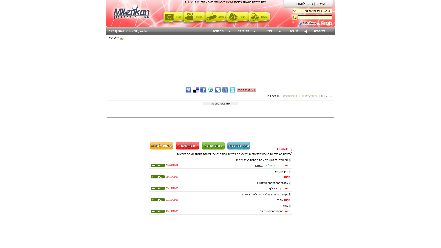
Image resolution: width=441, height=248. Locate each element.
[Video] (195, 23)
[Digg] (188, 91)
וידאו (269, 31)
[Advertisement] (220, 54)
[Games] (216, 23)
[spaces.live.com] (225, 91)
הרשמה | (319, 4)
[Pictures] (173, 23)
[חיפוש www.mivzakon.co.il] (309, 24)
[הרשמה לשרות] (161, 148)
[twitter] (232, 91)
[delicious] (195, 91)
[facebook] (203, 91)
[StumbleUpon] (210, 91)
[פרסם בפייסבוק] (239, 148)
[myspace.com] (218, 91)
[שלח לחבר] (187, 148)
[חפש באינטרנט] (326, 24)
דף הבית (319, 31)
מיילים (294, 31)
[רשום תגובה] (213, 148)
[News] (260, 23)
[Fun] (238, 23)
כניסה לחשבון (305, 4)
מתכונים (218, 31)
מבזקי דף (243, 31)
